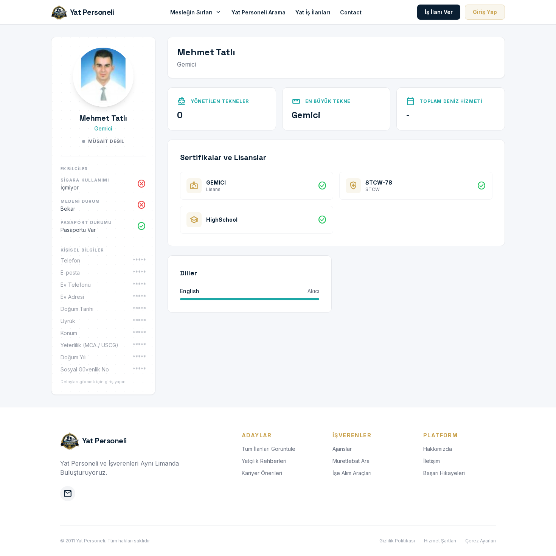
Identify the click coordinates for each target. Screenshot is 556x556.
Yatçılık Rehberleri (264, 461)
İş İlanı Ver (439, 12)
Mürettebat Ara (351, 461)
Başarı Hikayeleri (444, 473)
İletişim (431, 461)
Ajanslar (342, 449)
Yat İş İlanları (312, 12)
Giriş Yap (485, 12)
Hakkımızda (437, 449)
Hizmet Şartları (440, 541)
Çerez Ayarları (480, 541)
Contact (351, 12)
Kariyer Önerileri (262, 473)
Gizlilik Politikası (397, 541)
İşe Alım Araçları (351, 473)
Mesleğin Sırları (196, 12)
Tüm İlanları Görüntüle (268, 449)
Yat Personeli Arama (258, 12)
